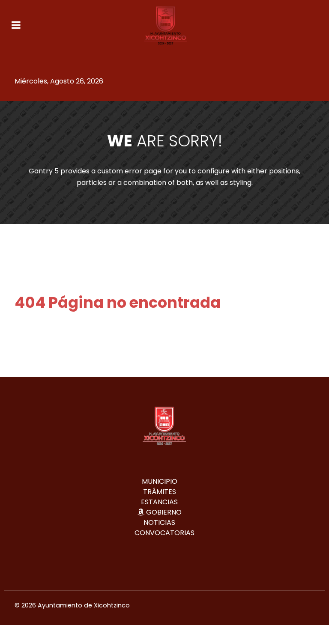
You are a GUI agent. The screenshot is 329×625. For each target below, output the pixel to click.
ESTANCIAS (159, 502)
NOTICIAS (159, 522)
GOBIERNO (164, 512)
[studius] (165, 25)
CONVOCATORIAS (164, 533)
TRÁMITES (159, 492)
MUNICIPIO (159, 481)
